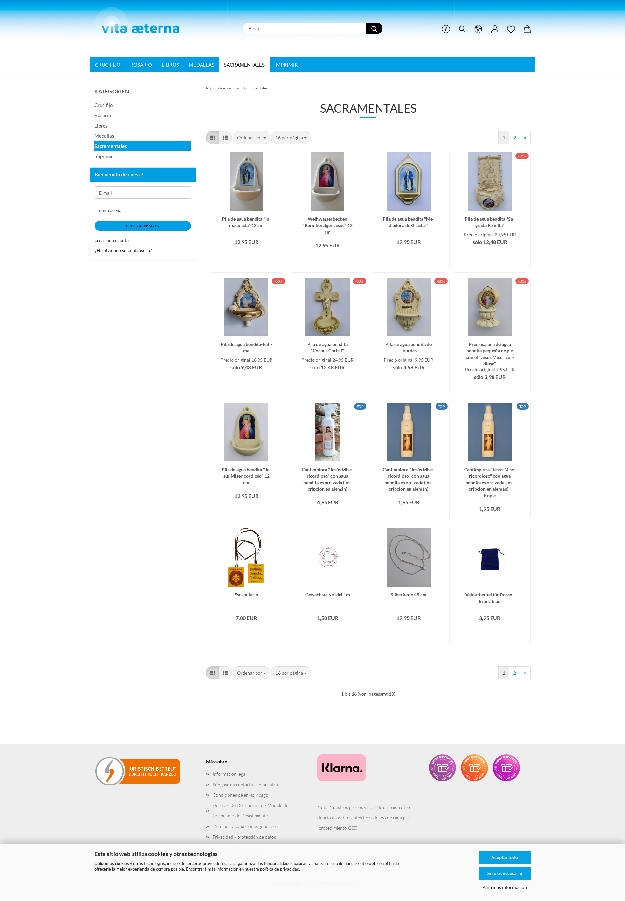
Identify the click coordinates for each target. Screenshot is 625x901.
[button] (478, 29)
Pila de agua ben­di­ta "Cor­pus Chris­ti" (327, 346)
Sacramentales (244, 65)
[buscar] (462, 29)
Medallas (201, 65)
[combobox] (251, 137)
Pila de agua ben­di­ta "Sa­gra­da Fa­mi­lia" (490, 221)
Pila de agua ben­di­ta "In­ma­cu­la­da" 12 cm (246, 221)
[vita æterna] (140, 22)
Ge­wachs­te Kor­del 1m (327, 594)
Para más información (504, 887)
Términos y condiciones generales (245, 826)
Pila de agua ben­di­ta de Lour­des (408, 346)
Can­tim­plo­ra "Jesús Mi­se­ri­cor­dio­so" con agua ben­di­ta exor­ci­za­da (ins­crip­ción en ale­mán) (327, 472)
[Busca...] (374, 28)
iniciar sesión (143, 225)
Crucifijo (107, 65)
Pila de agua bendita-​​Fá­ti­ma (246, 346)
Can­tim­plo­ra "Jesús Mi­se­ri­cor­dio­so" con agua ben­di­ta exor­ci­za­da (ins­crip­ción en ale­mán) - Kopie (490, 472)
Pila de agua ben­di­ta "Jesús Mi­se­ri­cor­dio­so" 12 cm (246, 472)
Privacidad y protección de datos (244, 837)
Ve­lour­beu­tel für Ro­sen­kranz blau (489, 597)
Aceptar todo (504, 857)
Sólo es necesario (504, 873)
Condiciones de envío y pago (240, 795)
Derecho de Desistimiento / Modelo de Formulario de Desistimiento (250, 810)
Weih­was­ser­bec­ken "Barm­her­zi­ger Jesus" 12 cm (328, 221)
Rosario (141, 65)
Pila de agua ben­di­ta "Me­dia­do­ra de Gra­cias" (408, 221)
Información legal (229, 774)
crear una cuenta (112, 240)
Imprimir (286, 65)
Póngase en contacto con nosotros (246, 784)
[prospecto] (511, 29)
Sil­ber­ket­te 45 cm (408, 594)
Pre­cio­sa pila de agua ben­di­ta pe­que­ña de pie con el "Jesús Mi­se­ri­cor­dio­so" (490, 346)
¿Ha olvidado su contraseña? (123, 250)
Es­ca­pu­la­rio (246, 594)
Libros (170, 65)
